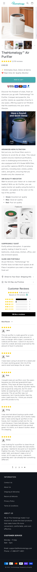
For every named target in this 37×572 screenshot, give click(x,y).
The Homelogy (14, 567)
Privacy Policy (9, 501)
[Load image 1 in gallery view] (9, 45)
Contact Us (8, 482)
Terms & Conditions (11, 506)
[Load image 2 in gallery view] (18, 45)
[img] (6, 327)
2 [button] (15, 467)
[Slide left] (2, 45)
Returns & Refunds (11, 496)
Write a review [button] (18, 314)
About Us (7, 487)
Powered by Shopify (26, 567)
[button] (4, 3)
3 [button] (19, 467)
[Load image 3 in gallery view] (28, 45)
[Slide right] (34, 45)
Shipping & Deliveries (12, 492)
